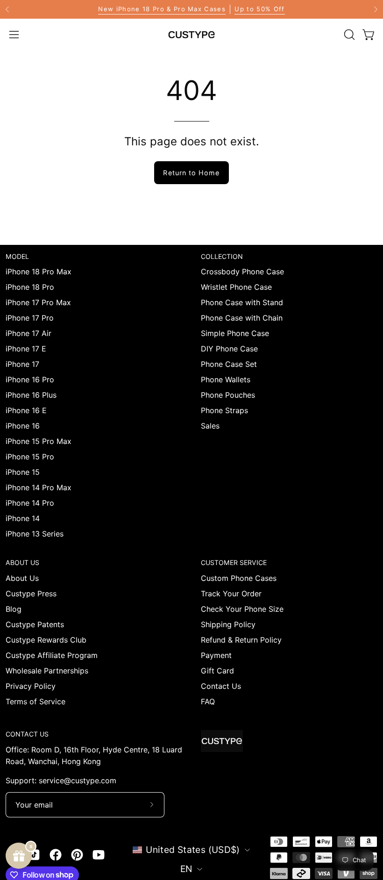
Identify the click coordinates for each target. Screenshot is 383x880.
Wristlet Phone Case (236, 287)
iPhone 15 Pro (30, 456)
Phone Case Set (229, 364)
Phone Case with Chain (242, 317)
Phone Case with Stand (242, 302)
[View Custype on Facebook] (56, 855)
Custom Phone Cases (239, 578)
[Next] (375, 9)
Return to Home (191, 173)
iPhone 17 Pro (30, 317)
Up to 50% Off (259, 9)
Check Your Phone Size (242, 609)
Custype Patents (35, 624)
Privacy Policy (31, 686)
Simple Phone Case (235, 333)
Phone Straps (224, 410)
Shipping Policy (228, 624)
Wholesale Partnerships (47, 670)
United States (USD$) (193, 849)
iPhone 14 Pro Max (38, 487)
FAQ (208, 701)
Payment (216, 655)
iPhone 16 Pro (30, 379)
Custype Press (31, 593)
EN (186, 868)
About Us (22, 578)
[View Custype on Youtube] (99, 855)
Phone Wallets (225, 379)
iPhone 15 (23, 472)
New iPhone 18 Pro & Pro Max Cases (162, 9)
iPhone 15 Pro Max (38, 441)
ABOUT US (22, 562)
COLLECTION (222, 256)
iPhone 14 (23, 518)
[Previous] (7, 9)
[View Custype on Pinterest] (77, 855)
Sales (210, 425)
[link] (191, 9)
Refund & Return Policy (241, 639)
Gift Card (217, 670)
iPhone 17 (22, 364)
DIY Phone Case (229, 348)
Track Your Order (231, 593)
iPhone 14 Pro (30, 503)
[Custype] (191, 34)
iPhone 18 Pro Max (38, 271)
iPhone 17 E (26, 348)
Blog (13, 609)
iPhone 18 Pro (30, 287)
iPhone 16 (23, 425)
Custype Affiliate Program (52, 655)
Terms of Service (35, 701)
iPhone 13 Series (35, 533)
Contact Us (221, 686)
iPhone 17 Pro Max (38, 302)
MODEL (17, 256)
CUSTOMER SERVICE (234, 562)
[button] (348, 34)
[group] (191, 9)
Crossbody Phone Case (242, 271)
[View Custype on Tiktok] (34, 855)
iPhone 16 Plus (31, 395)
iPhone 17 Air (28, 333)
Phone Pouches (228, 395)
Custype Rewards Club (46, 639)
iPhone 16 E (26, 410)
